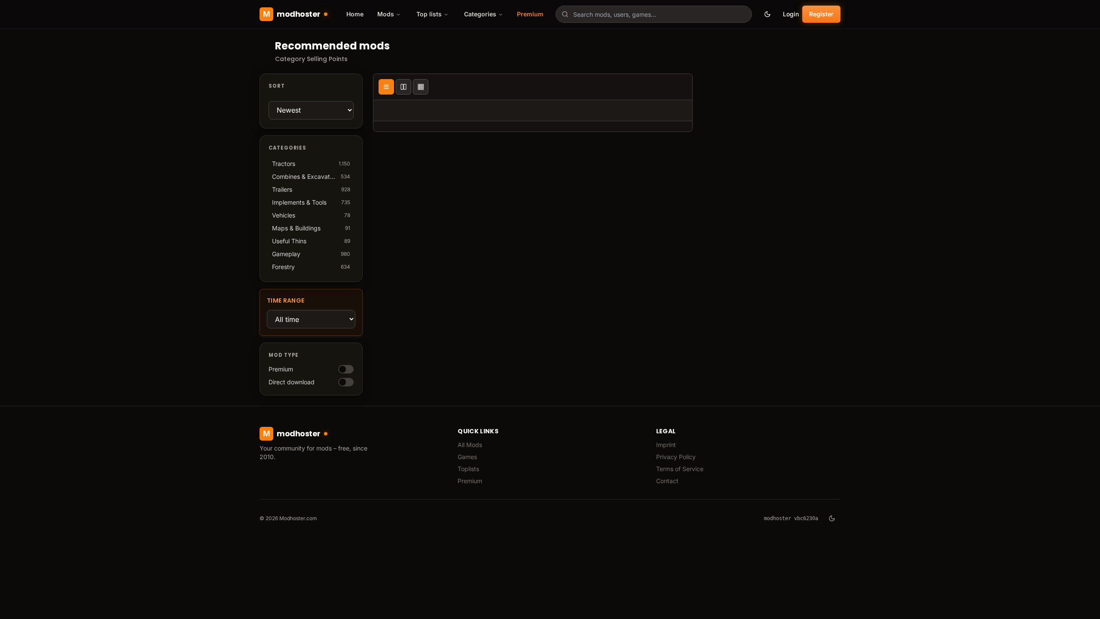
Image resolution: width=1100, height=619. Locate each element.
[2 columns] (403, 87)
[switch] (346, 369)
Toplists (468, 468)
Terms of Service (679, 468)
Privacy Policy (676, 456)
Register (821, 14)
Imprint (666, 444)
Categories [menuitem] (480, 14)
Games (467, 456)
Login (791, 14)
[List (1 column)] (386, 87)
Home (355, 14)
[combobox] (654, 14)
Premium (530, 14)
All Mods (470, 444)
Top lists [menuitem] (429, 14)
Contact (667, 480)
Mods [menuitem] (385, 14)
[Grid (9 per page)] (420, 87)
